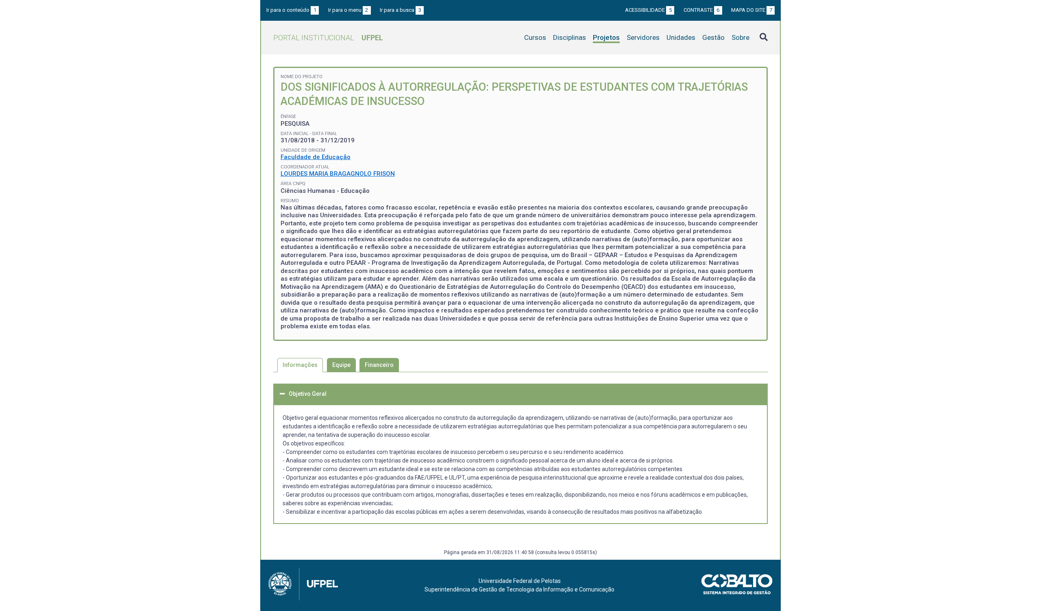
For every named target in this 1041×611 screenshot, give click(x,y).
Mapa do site (751, 10)
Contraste (702, 10)
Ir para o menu (348, 10)
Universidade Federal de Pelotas (520, 581)
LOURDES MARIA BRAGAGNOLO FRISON (338, 173)
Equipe (341, 365)
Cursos (535, 37)
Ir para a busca (400, 10)
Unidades (680, 37)
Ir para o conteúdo (291, 10)
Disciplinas (569, 37)
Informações (300, 365)
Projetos (606, 37)
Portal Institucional (328, 37)
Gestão (713, 37)
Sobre (740, 37)
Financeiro (379, 365)
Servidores (643, 37)
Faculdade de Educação (316, 157)
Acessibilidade (648, 10)
